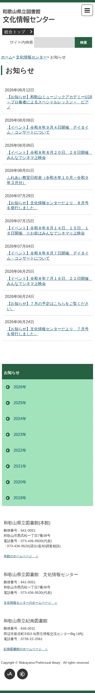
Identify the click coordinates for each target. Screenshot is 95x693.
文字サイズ (9, 674)
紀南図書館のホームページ (23, 649)
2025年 (20, 403)
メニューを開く (87, 10)
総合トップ (14, 32)
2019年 (20, 498)
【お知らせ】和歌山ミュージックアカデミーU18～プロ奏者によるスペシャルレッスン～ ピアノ (49, 102)
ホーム (7, 57)
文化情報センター (47, 14)
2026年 (20, 387)
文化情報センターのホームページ (27, 603)
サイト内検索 (18, 42)
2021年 (20, 466)
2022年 (20, 450)
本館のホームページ (18, 556)
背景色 (22, 674)
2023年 (20, 434)
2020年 (20, 482)
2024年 (20, 419)
